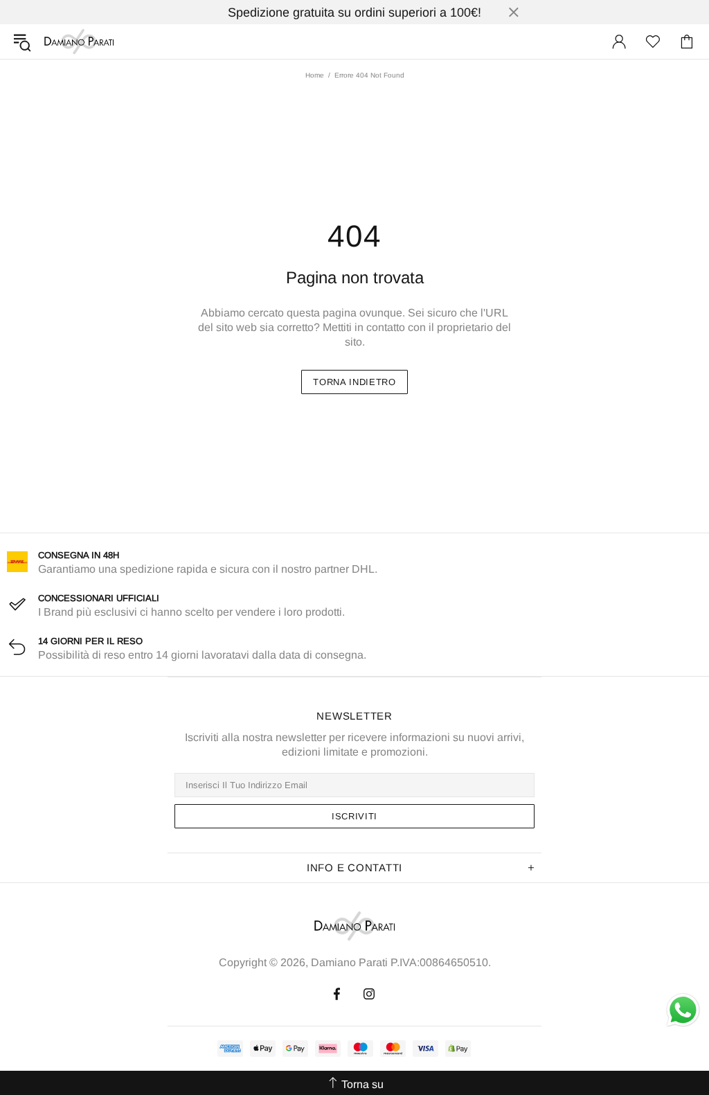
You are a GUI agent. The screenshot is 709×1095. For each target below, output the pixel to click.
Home (314, 75)
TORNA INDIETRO (354, 382)
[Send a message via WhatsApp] (683, 1010)
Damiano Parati (79, 41)
